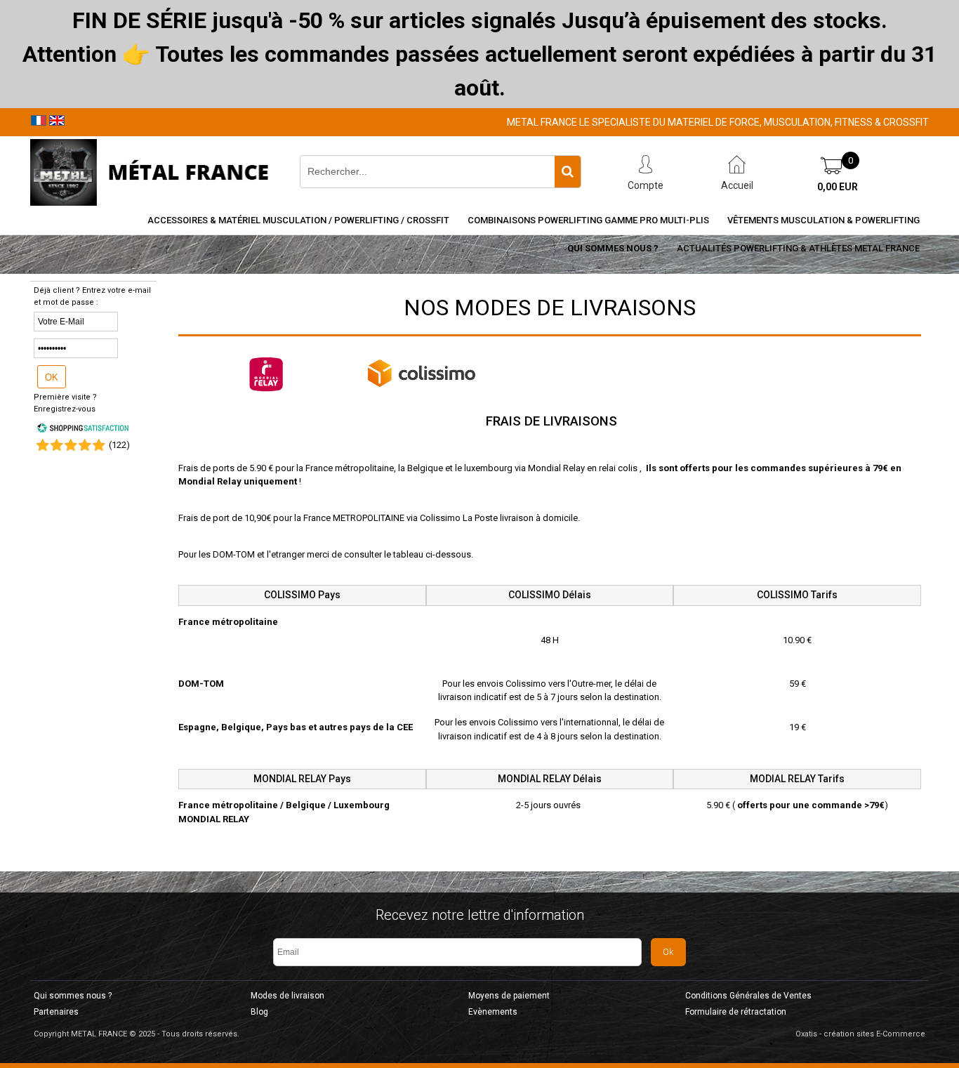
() (119, 445)
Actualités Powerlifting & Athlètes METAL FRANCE (798, 248)
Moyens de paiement (509, 996)
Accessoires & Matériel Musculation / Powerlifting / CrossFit (298, 220)
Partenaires (56, 1012)
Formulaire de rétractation (735, 1012)
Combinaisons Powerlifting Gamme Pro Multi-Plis (588, 220)
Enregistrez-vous (64, 409)
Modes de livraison (287, 996)
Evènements (492, 1012)
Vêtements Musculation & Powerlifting (823, 220)
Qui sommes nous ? (613, 248)
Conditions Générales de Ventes (748, 996)
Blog (259, 1012)
